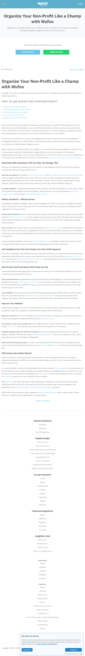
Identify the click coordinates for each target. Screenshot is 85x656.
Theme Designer (61, 368)
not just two (41, 175)
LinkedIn (42, 571)
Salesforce (39, 387)
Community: (42, 560)
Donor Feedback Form (41, 241)
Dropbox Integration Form (49, 345)
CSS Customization (42, 446)
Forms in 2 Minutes (42, 461)
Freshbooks (42, 497)
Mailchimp (42, 518)
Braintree (42, 490)
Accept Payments (42, 474)
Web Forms (42, 540)
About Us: (42, 584)
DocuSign (42, 530)
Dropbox (26, 387)
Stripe (42, 478)
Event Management (43, 432)
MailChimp (18, 387)
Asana (42, 515)
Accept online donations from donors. (17, 109)
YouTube (42, 578)
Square (42, 482)
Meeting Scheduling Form (42, 334)
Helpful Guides (42, 438)
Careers (42, 628)
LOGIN (80, 4)
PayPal (42, 501)
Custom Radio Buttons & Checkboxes (42, 450)
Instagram (42, 575)
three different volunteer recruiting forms (65, 175)
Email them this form (52, 228)
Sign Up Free (56, 52)
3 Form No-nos (42, 442)
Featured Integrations (42, 511)
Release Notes (42, 598)
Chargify (42, 493)
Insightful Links (42, 536)
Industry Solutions (42, 420)
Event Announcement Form (28, 282)
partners (10, 382)
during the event (32, 295)
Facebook (42, 567)
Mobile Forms (42, 544)
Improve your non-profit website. (16, 118)
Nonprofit (42, 428)
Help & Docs (42, 595)
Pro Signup (27, 52)
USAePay (42, 505)
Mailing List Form (47, 318)
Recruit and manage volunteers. (15, 107)
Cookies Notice (52, 644)
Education (42, 425)
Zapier (32, 387)
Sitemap (42, 591)
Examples (8, 376)
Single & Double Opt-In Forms (42, 468)
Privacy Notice (41, 644)
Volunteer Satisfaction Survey (36, 194)
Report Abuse (42, 621)
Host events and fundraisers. (14, 115)
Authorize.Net (42, 486)
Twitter (42, 563)
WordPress (48, 387)
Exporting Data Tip (42, 457)
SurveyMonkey (42, 625)
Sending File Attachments (42, 465)
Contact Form (12, 326)
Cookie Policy (42, 613)
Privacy (42, 602)
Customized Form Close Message (42, 453)
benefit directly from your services (30, 259)
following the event (48, 295)
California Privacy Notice (43, 606)
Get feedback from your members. (16, 112)
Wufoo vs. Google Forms (42, 551)
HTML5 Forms (42, 547)
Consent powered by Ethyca (72, 654)
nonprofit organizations (47, 392)
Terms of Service (42, 610)
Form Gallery (44, 374)
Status (42, 587)
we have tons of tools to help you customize (65, 158)
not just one (31, 175)
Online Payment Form (18, 217)
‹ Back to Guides (76, 69)
